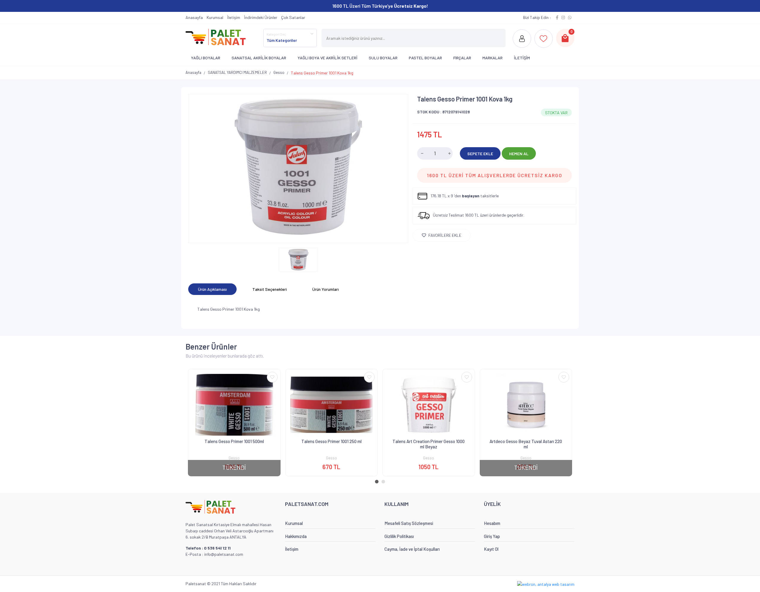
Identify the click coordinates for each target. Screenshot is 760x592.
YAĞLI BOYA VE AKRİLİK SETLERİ (327, 57)
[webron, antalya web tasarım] (545, 583)
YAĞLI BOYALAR (205, 57)
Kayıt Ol (491, 549)
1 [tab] (378, 483)
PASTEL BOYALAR (425, 57)
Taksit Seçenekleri (269, 289)
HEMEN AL (518, 153)
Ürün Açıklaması (212, 289)
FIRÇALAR (462, 57)
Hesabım (492, 523)
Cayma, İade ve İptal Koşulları (412, 549)
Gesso (278, 72)
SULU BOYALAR (383, 57)
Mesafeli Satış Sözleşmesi (408, 523)
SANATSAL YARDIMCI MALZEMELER (237, 72)
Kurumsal (215, 17)
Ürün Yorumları (325, 289)
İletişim (233, 17)
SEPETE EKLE (480, 153)
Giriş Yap (492, 536)
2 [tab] (384, 483)
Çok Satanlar (293, 17)
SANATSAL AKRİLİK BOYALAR (259, 57)
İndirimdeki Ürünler (260, 17)
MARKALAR (492, 57)
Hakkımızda (296, 536)
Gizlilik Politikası (399, 536)
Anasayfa (194, 17)
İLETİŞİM (522, 57)
